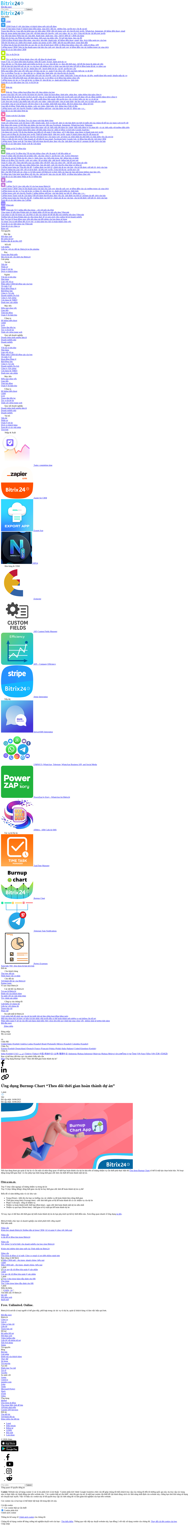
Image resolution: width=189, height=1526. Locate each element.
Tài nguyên (5, 1363)
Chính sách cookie (26, 1517)
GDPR (9, 1430)
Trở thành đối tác (8, 1417)
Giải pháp (5, 1354)
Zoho (3, 1384)
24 (11, 1290)
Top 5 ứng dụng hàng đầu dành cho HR (17, 1283)
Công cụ (4, 1319)
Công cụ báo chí (7, 1324)
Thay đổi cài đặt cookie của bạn (164, 1521)
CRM (3, 1262)
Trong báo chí (6, 1329)
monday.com (6, 1382)
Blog (3, 1059)
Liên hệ (4, 1326)
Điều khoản (11, 1426)
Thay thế (4, 1359)
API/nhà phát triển (8, 1407)
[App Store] (8, 1445)
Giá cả (3, 1322)
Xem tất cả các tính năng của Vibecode (17, 224)
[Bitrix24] (12, 4)
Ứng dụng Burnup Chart (139, 1170)
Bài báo (4, 1352)
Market (4, 1400)
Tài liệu (4, 1373)
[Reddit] (9, 1480)
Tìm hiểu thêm (67, 1521)
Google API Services (9, 1410)
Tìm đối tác (5, 1414)
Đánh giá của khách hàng (11, 1356)
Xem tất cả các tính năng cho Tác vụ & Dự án (19, 82)
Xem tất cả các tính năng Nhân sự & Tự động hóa (21, 176)
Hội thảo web (6, 1336)
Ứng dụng (5, 1281)
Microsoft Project (8, 1389)
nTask (3, 1393)
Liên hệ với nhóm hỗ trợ (11, 1340)
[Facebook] (8, 1460)
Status (3, 1345)
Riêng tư (9, 1428)
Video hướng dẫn (8, 1338)
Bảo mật (9, 1433)
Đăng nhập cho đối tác (10, 1419)
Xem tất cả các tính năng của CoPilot (16, 200)
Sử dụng (4, 1361)
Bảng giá (4, 228)
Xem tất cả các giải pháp (11, 427)
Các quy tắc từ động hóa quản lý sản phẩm (18, 1274)
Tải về (3, 1370)
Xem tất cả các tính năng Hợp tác (14, 111)
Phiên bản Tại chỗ (8, 1368)
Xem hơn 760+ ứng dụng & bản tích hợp (17, 966)
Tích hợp (4, 430)
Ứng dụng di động (8, 1403)
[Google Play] (9, 1451)
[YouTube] (9, 1466)
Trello (3, 1387)
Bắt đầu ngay (6, 7)
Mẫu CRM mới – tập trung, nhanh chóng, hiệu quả (21, 1265)
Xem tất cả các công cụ (10, 226)
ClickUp (4, 1380)
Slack (3, 1391)
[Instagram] (9, 1473)
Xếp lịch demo (7, 1343)
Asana (3, 1377)
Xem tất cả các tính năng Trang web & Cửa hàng (21, 144)
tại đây (119, 1214)
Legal (8, 1423)
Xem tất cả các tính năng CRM (13, 49)
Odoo (3, 1396)
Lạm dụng (10, 1435)
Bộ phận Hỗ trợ (7, 1333)
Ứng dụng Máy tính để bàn (12, 1405)
